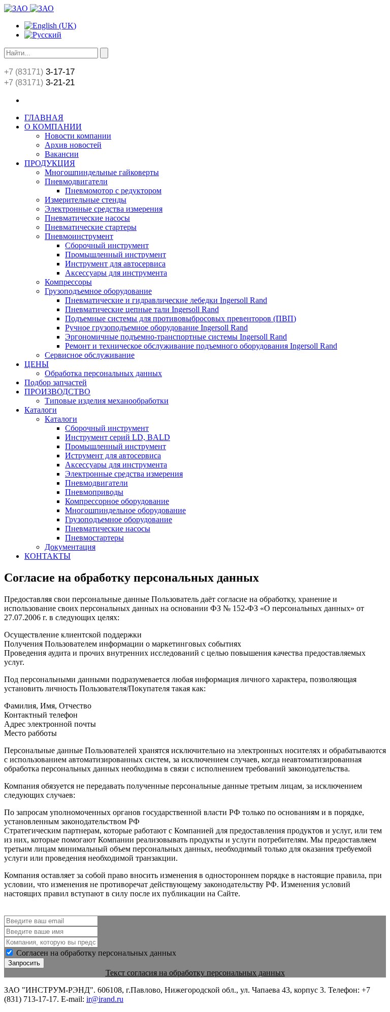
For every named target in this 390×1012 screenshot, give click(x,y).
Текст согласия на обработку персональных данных (195, 972)
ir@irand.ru (104, 999)
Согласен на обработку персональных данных (96, 953)
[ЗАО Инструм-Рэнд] (29, 8)
